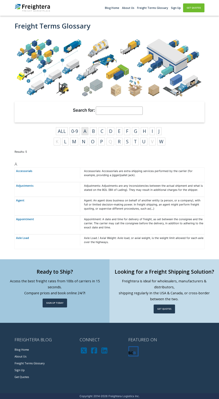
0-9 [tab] (74, 131)
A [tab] (84, 131)
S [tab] (127, 141)
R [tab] (119, 141)
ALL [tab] (62, 131)
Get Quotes (194, 7)
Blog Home (112, 8)
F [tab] (127, 131)
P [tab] (101, 141)
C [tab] (102, 131)
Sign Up (176, 8)
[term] (47, 175)
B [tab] (93, 131)
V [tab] (152, 141)
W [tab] (161, 141)
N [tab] (83, 141)
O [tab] (93, 141)
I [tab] (152, 131)
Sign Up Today (54, 302)
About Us (128, 8)
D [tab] (110, 131)
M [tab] (74, 141)
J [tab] (159, 131)
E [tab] (119, 131)
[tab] (109, 162)
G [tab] (135, 131)
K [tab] (57, 141)
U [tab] (143, 141)
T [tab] (135, 141)
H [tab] (144, 131)
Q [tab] (110, 141)
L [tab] (65, 141)
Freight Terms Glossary (152, 8)
